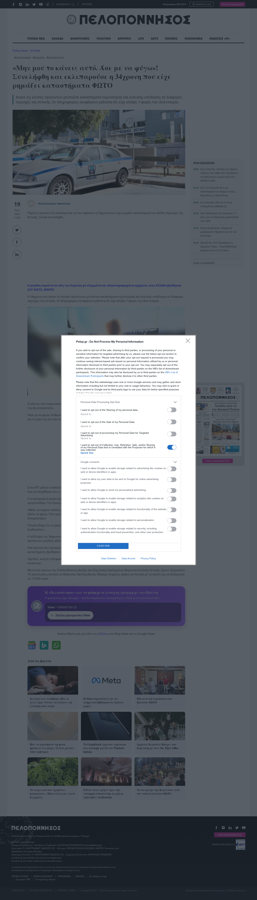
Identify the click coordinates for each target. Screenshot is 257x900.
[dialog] (128, 450)
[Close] (189, 342)
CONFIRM (103, 546)
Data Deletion (108, 558)
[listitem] (128, 402)
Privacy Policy (148, 558)
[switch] (171, 409)
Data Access (128, 558)
